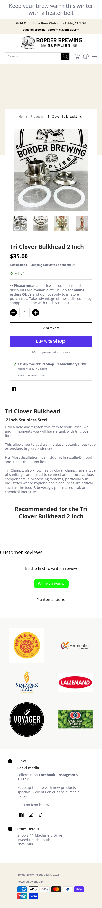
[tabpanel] (51, 452)
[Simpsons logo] (27, 682)
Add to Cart (51, 328)
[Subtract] (13, 312)
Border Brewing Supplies (33, 874)
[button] (77, 56)
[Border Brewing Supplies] (51, 43)
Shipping (36, 265)
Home (23, 116)
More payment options (51, 352)
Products (37, 116)
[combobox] (33, 56)
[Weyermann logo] (27, 645)
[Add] (35, 312)
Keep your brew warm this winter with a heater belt (51, 9)
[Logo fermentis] (75, 645)
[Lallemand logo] (75, 682)
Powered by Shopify (30, 881)
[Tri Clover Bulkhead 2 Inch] (20, 223)
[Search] (65, 56)
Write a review (51, 583)
